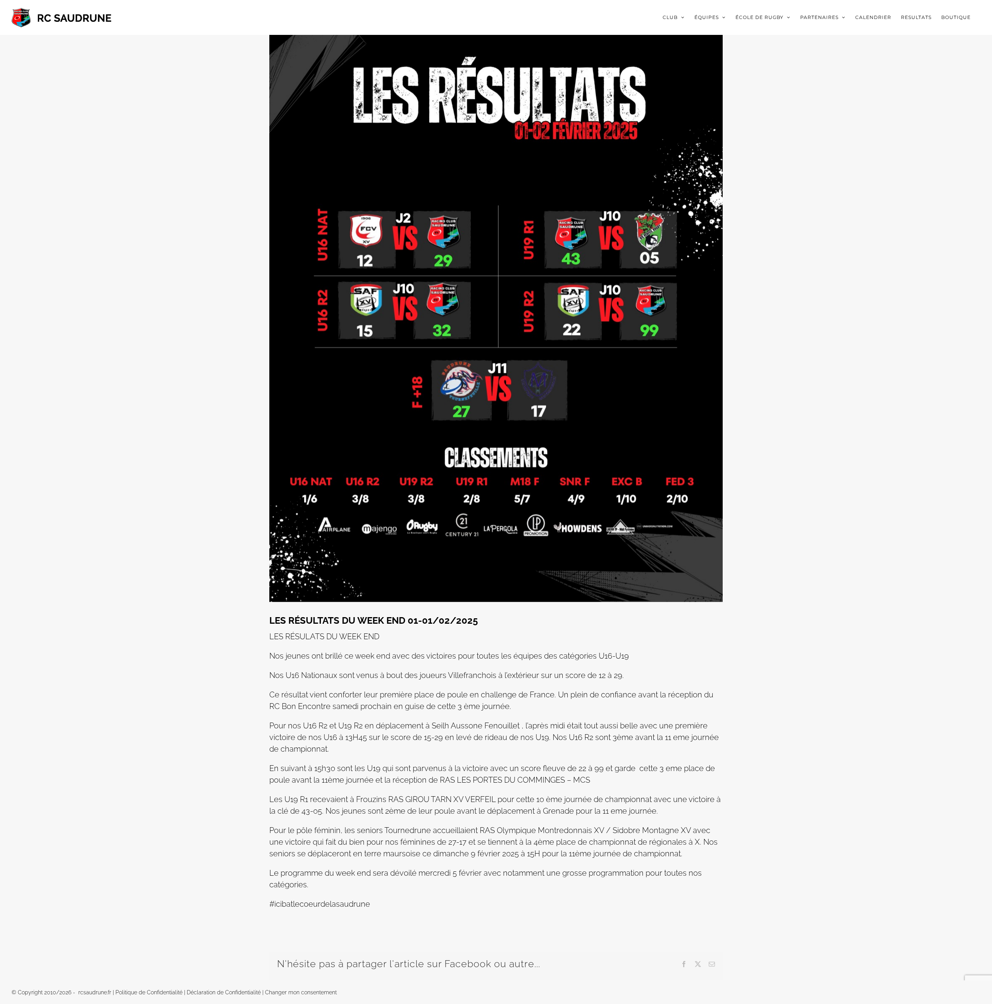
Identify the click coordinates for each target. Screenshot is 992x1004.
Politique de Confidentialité (149, 992)
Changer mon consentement (301, 992)
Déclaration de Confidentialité (224, 992)
